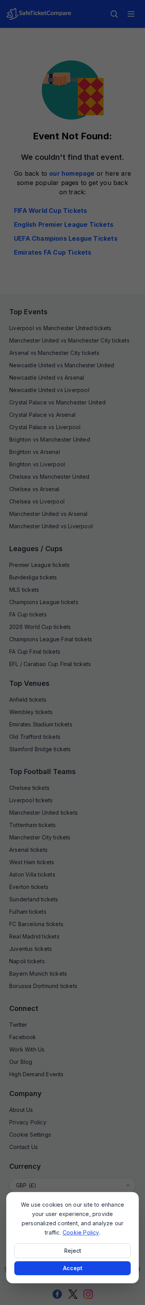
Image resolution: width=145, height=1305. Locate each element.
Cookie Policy (81, 1232)
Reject (72, 1250)
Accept (72, 1268)
